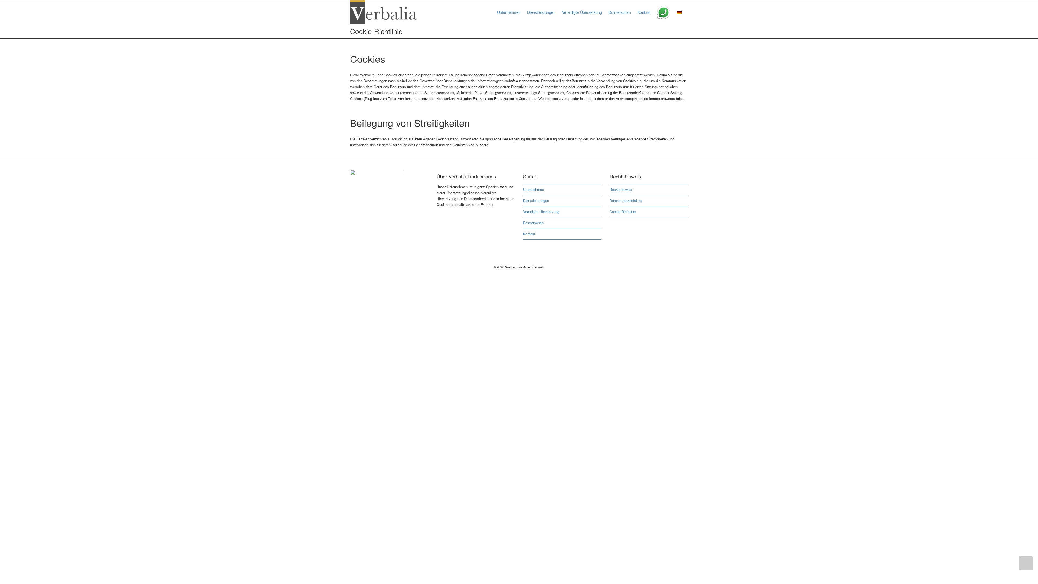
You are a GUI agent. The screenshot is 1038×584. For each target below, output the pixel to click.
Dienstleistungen (541, 12)
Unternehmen (509, 12)
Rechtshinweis (621, 189)
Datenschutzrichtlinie (626, 200)
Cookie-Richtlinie (623, 211)
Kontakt (643, 12)
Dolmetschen (619, 12)
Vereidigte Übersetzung (582, 12)
